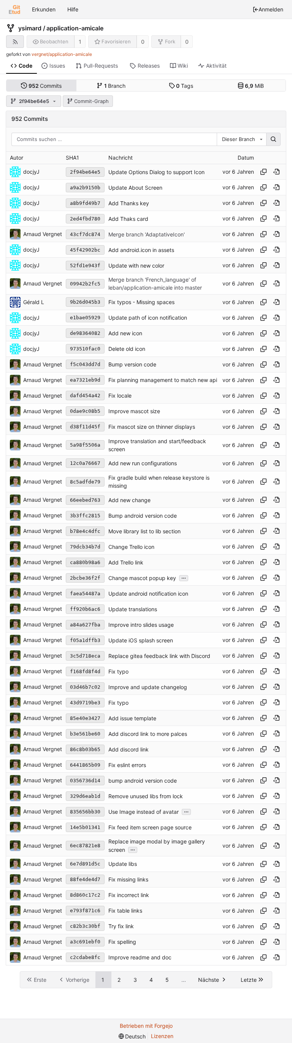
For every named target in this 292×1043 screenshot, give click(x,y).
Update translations (132, 609)
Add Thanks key (128, 203)
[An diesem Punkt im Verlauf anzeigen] (276, 172)
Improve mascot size (134, 411)
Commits (45, 85)
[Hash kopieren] (263, 172)
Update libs (122, 864)
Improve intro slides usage (141, 624)
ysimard (29, 28)
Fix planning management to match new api (162, 380)
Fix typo (118, 671)
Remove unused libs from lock (145, 796)
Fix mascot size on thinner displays (151, 426)
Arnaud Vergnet (42, 234)
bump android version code (142, 780)
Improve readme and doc (139, 957)
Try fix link (121, 926)
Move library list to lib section (144, 531)
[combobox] (241, 139)
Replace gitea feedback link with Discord (159, 656)
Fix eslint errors (127, 765)
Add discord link (128, 749)
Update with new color (136, 265)
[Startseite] (14, 9)
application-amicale (74, 28)
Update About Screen (135, 187)
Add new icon (125, 333)
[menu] (132, 1036)
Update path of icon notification (147, 317)
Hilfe (72, 9)
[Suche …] (273, 139)
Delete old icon (126, 349)
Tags (184, 85)
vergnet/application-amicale (62, 54)
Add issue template (132, 718)
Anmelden (271, 9)
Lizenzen (162, 1036)
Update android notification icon (148, 593)
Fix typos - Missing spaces (141, 302)
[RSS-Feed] (15, 41)
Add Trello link (125, 562)
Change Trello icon (131, 547)
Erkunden (44, 9)
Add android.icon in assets (141, 250)
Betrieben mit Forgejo (146, 1025)
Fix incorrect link (128, 895)
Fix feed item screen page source (150, 827)
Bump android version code (142, 515)
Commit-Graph (91, 101)
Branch (115, 85)
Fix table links (125, 910)
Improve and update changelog (147, 687)
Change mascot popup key (142, 578)
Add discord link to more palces (147, 734)
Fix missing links (128, 879)
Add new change (129, 500)
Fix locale (120, 395)
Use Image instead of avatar (143, 811)
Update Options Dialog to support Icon (156, 172)
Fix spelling (122, 941)
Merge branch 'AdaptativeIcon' (146, 234)
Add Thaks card (128, 219)
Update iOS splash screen (140, 640)
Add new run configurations (142, 463)
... (183, 577)
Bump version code (132, 364)
